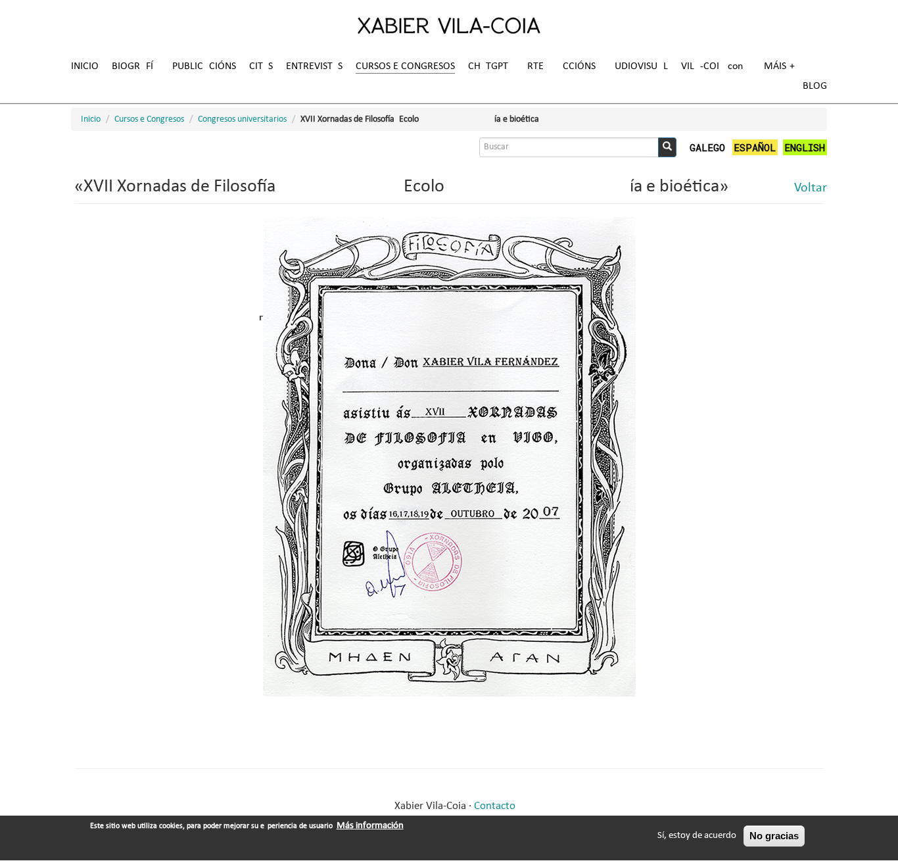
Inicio (85, 66)
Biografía (135, 66)
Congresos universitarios (242, 119)
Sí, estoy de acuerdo (696, 836)
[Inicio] (449, 25)
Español (755, 147)
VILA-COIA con (712, 66)
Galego (707, 147)
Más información (370, 826)
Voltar (810, 188)
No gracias (774, 835)
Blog (815, 86)
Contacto (494, 806)
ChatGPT (488, 66)
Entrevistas (314, 66)
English (804, 147)
